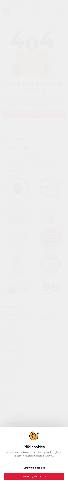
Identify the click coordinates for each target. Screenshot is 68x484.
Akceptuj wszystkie (34, 476)
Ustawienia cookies (34, 467)
